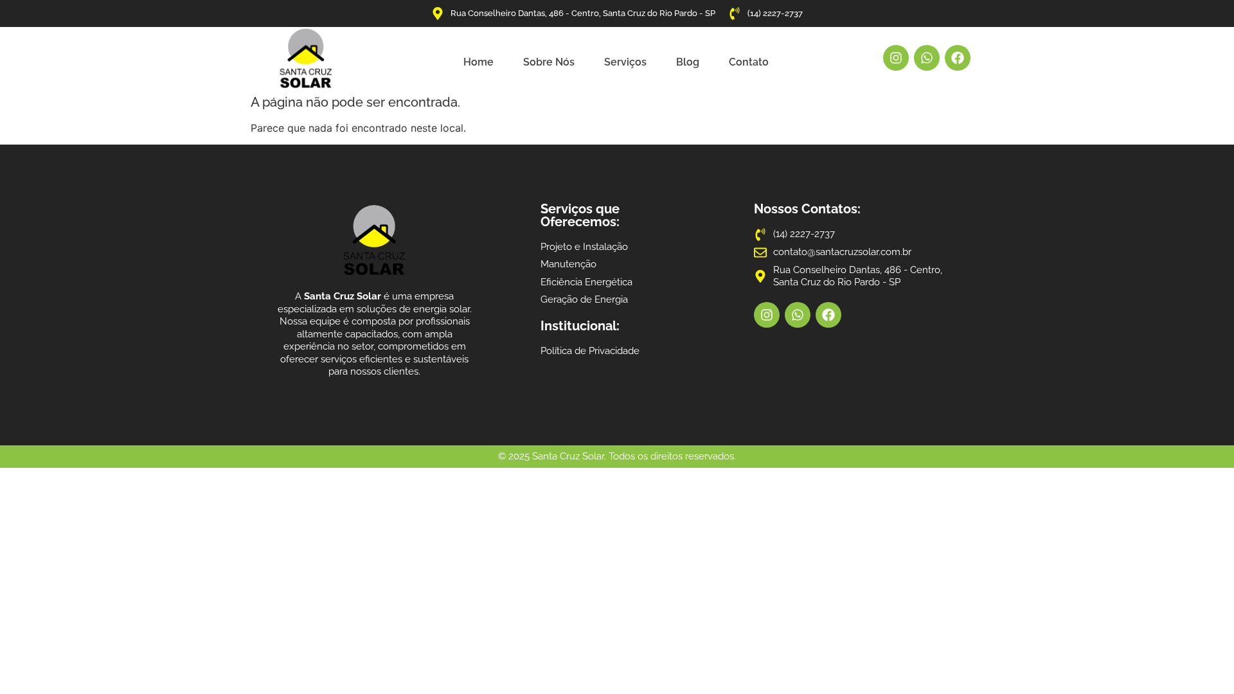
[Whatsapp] (927, 58)
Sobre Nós (549, 62)
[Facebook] (957, 58)
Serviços (625, 62)
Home (478, 62)
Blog (687, 62)
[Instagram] (896, 58)
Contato (749, 62)
